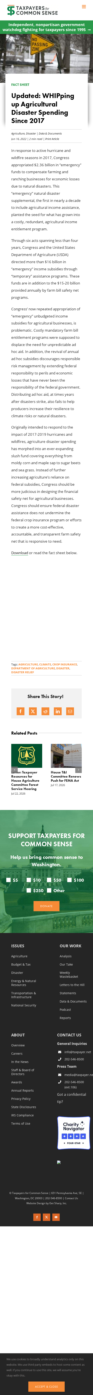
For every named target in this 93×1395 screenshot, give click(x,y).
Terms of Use (20, 1124)
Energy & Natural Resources (23, 983)
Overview (18, 1045)
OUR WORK (70, 946)
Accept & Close (46, 1386)
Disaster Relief (22, 672)
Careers (16, 1054)
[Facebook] (21, 711)
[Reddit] (45, 711)
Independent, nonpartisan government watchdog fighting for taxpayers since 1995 (44, 27)
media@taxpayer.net (77, 1075)
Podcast (65, 1010)
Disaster (31, 133)
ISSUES (17, 946)
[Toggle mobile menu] (84, 6)
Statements (68, 993)
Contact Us (71, 1198)
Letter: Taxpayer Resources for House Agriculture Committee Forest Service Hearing (25, 780)
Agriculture (18, 133)
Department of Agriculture (33, 668)
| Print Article (50, 139)
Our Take (66, 965)
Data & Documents (50, 133)
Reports (65, 1018)
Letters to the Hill (72, 985)
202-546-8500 (74, 1059)
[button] (14, 770)
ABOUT (18, 1035)
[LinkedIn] (58, 711)
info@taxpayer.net (77, 1052)
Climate (45, 664)
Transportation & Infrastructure (23, 995)
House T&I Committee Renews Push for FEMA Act (66, 776)
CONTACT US (69, 1035)
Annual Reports (22, 1091)
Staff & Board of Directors (22, 1072)
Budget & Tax (20, 965)
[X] (33, 711)
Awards (16, 1082)
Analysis (66, 956)
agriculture (28, 664)
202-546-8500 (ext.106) (74, 1084)
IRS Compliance (22, 1115)
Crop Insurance (64, 664)
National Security (23, 1006)
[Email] (70, 711)
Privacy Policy (20, 1099)
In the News (20, 1062)
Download (19, 552)
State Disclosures (23, 1107)
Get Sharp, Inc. (58, 1203)
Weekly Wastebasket (69, 975)
